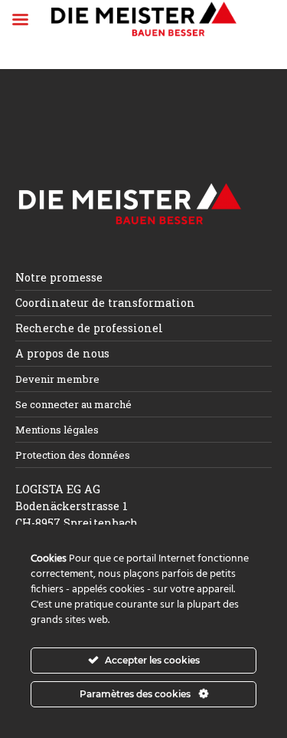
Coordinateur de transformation (105, 302)
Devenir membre (57, 379)
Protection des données (72, 455)
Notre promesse (59, 277)
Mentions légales (57, 430)
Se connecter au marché (73, 404)
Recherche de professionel (89, 328)
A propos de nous (62, 353)
